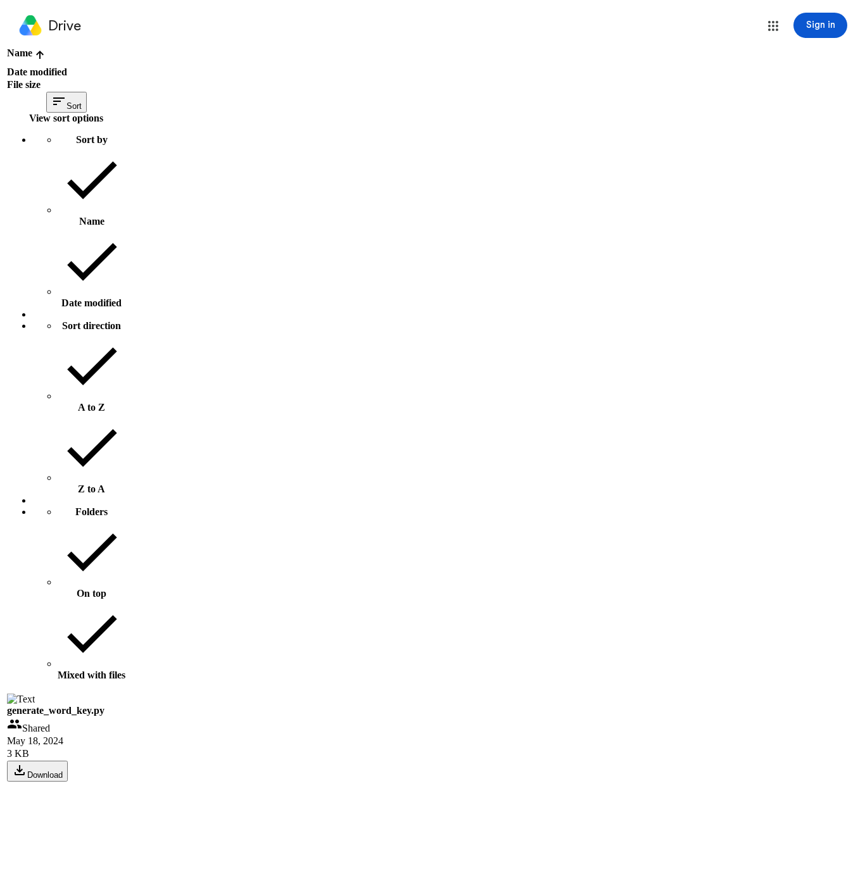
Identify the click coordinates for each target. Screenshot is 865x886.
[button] (773, 26)
